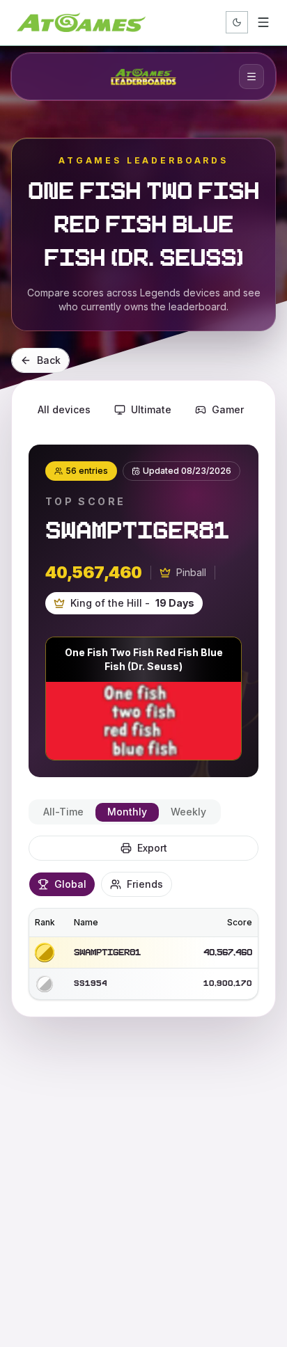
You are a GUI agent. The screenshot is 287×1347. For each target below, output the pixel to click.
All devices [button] (64, 409)
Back (49, 360)
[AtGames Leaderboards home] (143, 76)
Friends (145, 884)
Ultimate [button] (151, 409)
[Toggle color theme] (237, 22)
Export (152, 848)
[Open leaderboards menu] (251, 76)
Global (70, 884)
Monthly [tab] (127, 812)
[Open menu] (263, 22)
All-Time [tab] (63, 812)
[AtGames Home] (81, 22)
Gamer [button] (228, 409)
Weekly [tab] (188, 812)
